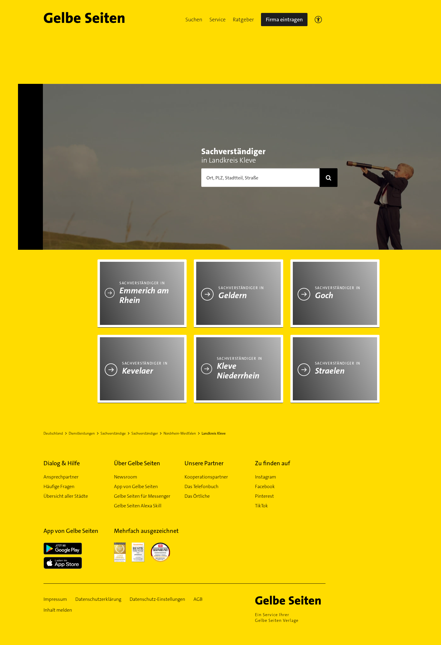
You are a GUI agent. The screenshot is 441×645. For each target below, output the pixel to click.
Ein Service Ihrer (276, 617)
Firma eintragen (284, 19)
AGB (198, 599)
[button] (194, 20)
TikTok (261, 506)
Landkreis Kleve (214, 433)
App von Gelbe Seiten (136, 486)
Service (217, 19)
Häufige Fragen (59, 486)
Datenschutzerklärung (98, 599)
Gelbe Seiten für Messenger (142, 496)
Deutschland (53, 433)
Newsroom (125, 477)
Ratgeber (243, 19)
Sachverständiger (144, 433)
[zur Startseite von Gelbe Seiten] (290, 600)
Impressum (55, 599)
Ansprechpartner (61, 477)
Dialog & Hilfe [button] (62, 463)
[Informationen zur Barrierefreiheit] (318, 20)
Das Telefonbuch (201, 486)
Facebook (265, 486)
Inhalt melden (58, 610)
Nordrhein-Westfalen (180, 433)
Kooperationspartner (206, 477)
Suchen (193, 19)
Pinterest (264, 496)
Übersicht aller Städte (66, 496)
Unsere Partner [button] (204, 463)
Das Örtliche (197, 496)
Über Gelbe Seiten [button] (137, 463)
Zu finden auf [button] (272, 463)
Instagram (265, 477)
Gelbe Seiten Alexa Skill (137, 506)
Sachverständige (113, 433)
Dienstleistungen (82, 433)
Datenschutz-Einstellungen (157, 599)
